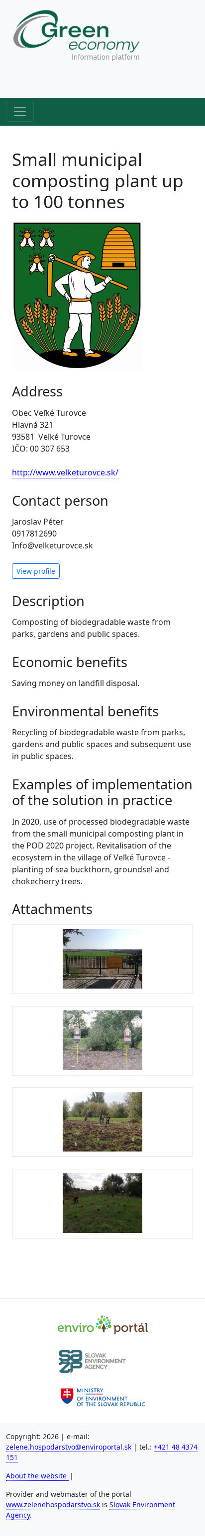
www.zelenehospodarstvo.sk (53, 1504)
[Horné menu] (20, 84)
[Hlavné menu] (20, 112)
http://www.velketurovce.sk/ (65, 472)
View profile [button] (35, 571)
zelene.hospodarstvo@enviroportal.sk (68, 1447)
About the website (37, 1475)
